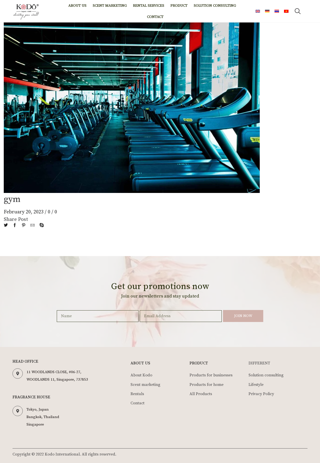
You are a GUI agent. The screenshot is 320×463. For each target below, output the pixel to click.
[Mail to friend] (32, 225)
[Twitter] (7, 225)
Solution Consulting (215, 5)
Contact (155, 16)
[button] (297, 11)
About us (77, 5)
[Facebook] (14, 225)
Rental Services (148, 5)
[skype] (40, 225)
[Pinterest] (23, 225)
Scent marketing (110, 5)
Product (179, 5)
